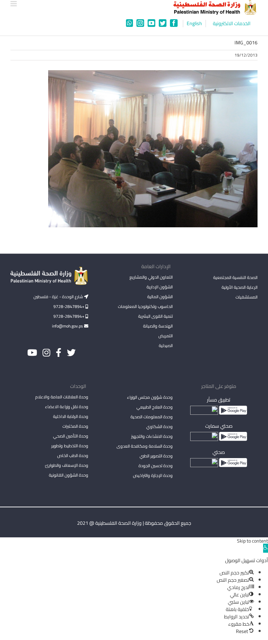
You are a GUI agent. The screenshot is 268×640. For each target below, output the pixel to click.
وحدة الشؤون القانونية (68, 475)
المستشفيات (247, 297)
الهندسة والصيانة (158, 326)
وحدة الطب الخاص (72, 455)
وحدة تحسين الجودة (156, 466)
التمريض (165, 336)
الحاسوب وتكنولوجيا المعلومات (145, 306)
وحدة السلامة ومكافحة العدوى (145, 446)
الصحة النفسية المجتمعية (235, 277)
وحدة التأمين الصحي (70, 436)
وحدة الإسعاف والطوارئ (66, 465)
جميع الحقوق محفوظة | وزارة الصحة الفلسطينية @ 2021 (134, 523)
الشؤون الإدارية (160, 287)
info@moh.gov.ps (68, 326)
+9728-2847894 (69, 306)
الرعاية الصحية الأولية (240, 287)
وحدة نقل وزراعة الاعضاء (66, 407)
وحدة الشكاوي (159, 426)
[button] (265, 548)
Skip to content (252, 540)
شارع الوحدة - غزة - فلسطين (59, 297)
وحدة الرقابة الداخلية (70, 416)
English (194, 23)
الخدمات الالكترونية (232, 23)
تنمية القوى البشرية (155, 316)
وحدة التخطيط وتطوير (69, 446)
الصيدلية (166, 345)
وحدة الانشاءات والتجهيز (152, 436)
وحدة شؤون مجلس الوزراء (150, 397)
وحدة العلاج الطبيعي (154, 407)
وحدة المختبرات (75, 426)
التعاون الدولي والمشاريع (151, 277)
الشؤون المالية (160, 297)
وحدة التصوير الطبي (156, 456)
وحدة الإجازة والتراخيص (153, 475)
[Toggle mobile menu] (14, 3)
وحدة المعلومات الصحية (152, 417)
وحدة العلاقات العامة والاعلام (61, 397)
